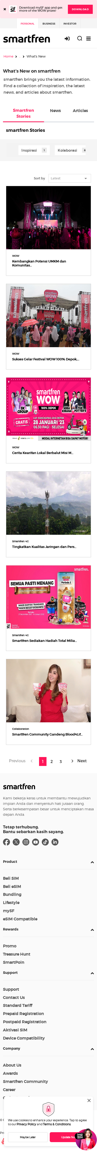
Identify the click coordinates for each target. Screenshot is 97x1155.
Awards (10, 1073)
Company (11, 1048)
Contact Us (14, 997)
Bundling (12, 894)
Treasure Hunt (16, 954)
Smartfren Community (25, 1081)
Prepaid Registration (23, 1013)
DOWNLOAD (80, 9)
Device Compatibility (24, 1038)
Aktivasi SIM (15, 1029)
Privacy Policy (26, 1124)
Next (81, 760)
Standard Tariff (17, 1005)
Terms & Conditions (57, 1124)
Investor (69, 23)
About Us (12, 1065)
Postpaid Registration (25, 1021)
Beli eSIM (12, 886)
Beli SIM (11, 878)
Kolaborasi (67, 150)
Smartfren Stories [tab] (23, 113)
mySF (8, 910)
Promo (9, 945)
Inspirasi (29, 150)
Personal (27, 23)
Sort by (39, 178)
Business (49, 23)
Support (10, 972)
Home (8, 56)
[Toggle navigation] (88, 38)
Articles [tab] (80, 110)
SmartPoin (13, 962)
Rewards (10, 929)
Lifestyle (11, 902)
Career (9, 1089)
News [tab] (55, 110)
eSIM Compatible (20, 918)
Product (10, 861)
